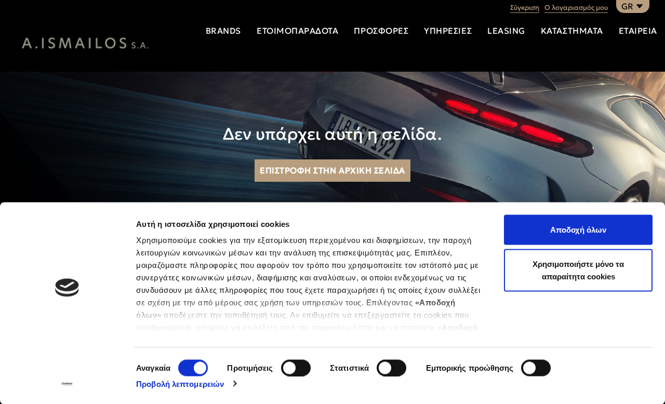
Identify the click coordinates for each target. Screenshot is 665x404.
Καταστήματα (572, 30)
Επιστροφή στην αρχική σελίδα (332, 170)
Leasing (506, 30)
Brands (223, 30)
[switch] (296, 367)
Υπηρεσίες (448, 30)
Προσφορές (381, 30)
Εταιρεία (638, 30)
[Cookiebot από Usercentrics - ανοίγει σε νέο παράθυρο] (67, 384)
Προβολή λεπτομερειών (180, 383)
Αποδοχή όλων (578, 229)
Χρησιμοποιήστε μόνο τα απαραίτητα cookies (578, 269)
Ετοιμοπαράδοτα (297, 30)
